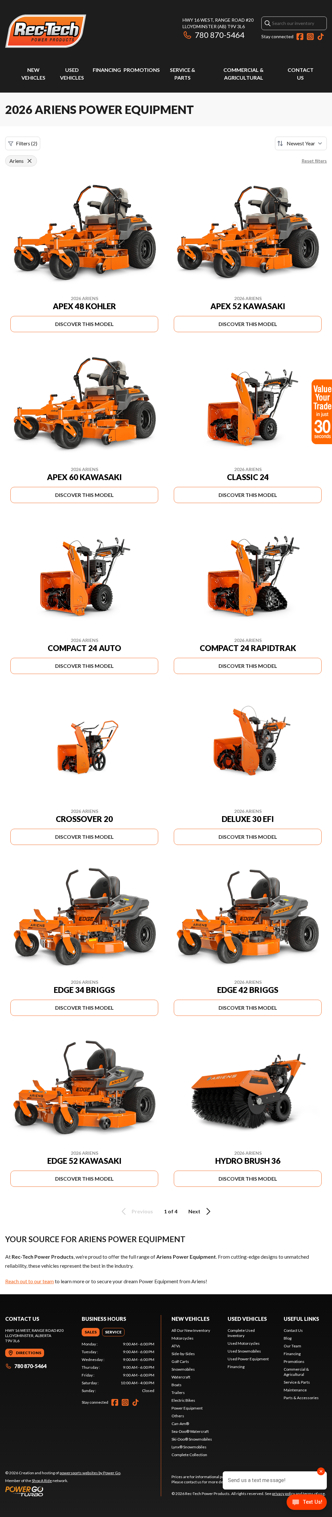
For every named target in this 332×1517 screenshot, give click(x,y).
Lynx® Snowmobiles (189, 1446)
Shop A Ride (42, 1480)
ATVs (176, 1345)
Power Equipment (187, 1408)
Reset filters (314, 160)
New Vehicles (190, 1319)
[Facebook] (300, 36)
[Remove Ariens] (29, 161)
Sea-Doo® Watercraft (190, 1431)
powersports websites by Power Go (90, 1472)
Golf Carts (180, 1361)
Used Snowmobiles (244, 1351)
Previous (142, 1211)
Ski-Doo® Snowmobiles (192, 1439)
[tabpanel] (118, 1367)
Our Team (292, 1345)
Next (194, 1211)
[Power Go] (63, 1491)
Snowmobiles (183, 1369)
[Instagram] (310, 36)
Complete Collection (189, 1454)
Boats (177, 1384)
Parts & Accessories (301, 1397)
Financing (107, 70)
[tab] (91, 1332)
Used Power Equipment (248, 1358)
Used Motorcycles (244, 1343)
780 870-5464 (219, 34)
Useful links (301, 1319)
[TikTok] (321, 36)
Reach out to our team (29, 1281)
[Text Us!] (306, 1502)
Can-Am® (180, 1423)
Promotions (142, 70)
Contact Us (293, 1330)
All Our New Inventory (191, 1330)
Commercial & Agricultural (296, 1372)
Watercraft (181, 1377)
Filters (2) (26, 143)
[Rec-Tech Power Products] (45, 31)
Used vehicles (247, 1319)
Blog (287, 1338)
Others (178, 1415)
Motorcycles (183, 1338)
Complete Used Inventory (241, 1333)
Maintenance (295, 1390)
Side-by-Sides (183, 1353)
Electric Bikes (183, 1400)
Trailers (178, 1392)
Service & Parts (297, 1382)
